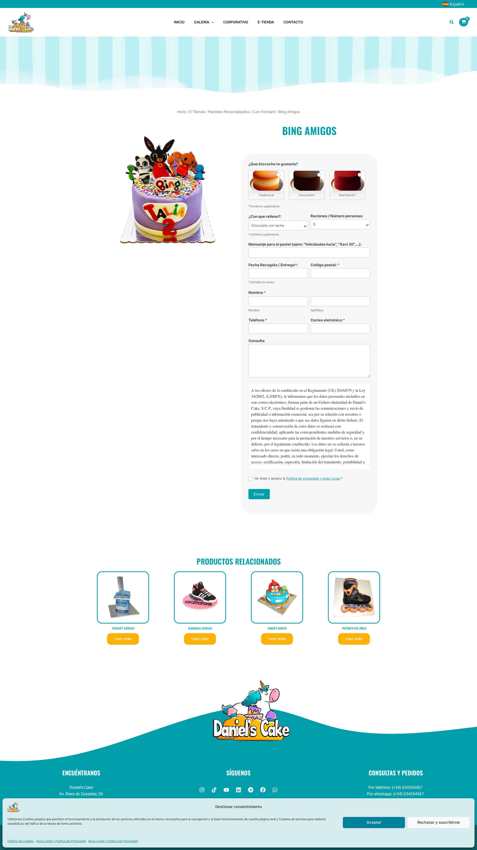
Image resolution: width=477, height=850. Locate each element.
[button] (211, 22)
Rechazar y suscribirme (438, 822)
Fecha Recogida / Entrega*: (273, 265)
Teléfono (257, 320)
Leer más (123, 638)
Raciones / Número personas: (337, 216)
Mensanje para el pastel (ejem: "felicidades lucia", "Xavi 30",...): (304, 244)
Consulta (256, 340)
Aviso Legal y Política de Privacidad (61, 841)
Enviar (259, 494)
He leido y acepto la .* (298, 478)
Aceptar (374, 822)
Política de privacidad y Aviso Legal (313, 478)
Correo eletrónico (328, 320)
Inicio (181, 112)
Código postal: (325, 265)
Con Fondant (264, 112)
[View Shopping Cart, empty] (463, 22)
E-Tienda (197, 112)
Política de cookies (20, 841)
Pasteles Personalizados (229, 112)
